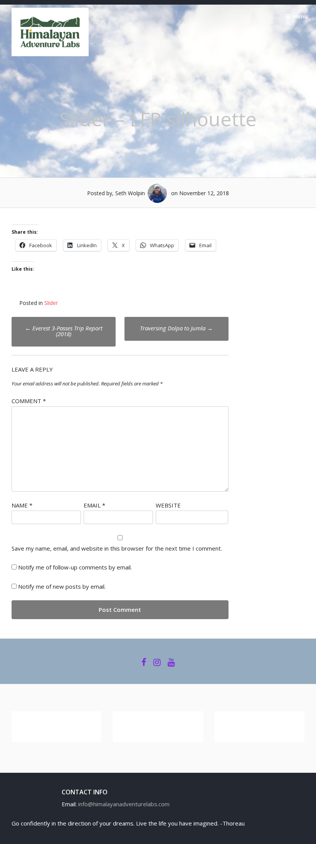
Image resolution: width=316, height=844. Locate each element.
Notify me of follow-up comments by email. (75, 567)
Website (168, 505)
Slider (51, 302)
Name (22, 505)
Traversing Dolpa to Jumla (176, 328)
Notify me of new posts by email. (62, 586)
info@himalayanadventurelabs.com (124, 804)
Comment (29, 401)
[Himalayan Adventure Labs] (50, 54)
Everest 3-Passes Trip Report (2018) (64, 331)
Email (94, 505)
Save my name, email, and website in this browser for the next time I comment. (117, 548)
